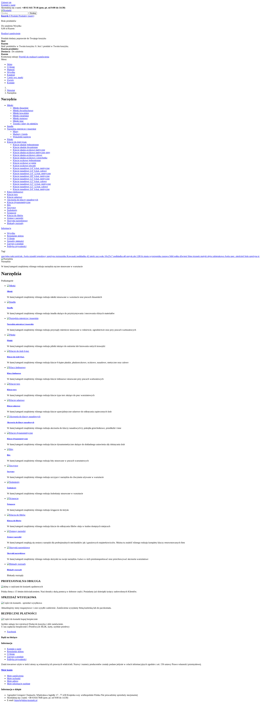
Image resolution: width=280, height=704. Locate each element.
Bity (9, 205)
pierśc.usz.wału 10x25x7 (101, 256)
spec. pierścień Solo (239, 256)
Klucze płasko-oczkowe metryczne (29, 150)
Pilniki (10, 139)
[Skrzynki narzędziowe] (18, 547)
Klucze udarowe (14, 197)
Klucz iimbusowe (15, 192)
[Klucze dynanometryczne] (20, 433)
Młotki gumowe (20, 118)
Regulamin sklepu (15, 236)
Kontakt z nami (8, 5)
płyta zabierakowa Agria (218, 256)
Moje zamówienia (15, 676)
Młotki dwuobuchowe (23, 110)
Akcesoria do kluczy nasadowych (22, 199)
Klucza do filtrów (15, 215)
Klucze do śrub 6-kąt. (17, 142)
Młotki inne (18, 121)
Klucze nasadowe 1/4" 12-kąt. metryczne (32, 173)
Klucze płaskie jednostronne (26, 144)
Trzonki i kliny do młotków (25, 123)
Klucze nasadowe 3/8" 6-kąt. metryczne (31, 176)
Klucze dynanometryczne (18, 202)
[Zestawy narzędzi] (16, 531)
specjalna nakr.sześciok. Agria (15, 256)
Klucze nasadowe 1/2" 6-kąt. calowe (30, 181)
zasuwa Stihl (168, 256)
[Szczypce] (12, 465)
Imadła (10, 126)
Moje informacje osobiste (18, 683)
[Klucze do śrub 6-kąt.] (18, 351)
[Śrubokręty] (13, 482)
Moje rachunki (13, 678)
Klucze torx (12, 194)
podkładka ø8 (119, 256)
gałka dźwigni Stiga (183, 256)
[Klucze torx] (13, 384)
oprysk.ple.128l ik (135, 256)
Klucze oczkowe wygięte (24, 163)
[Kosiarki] (6, 10)
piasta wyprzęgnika (153, 256)
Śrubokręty (12, 210)
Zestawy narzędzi (15, 218)
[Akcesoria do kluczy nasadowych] (23, 416)
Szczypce (11, 207)
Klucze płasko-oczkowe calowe (27, 155)
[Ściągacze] (13, 498)
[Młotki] (11, 285)
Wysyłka (11, 72)
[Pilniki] (11, 335)
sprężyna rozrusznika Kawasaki (62, 256)
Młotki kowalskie (21, 113)
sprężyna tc (254, 256)
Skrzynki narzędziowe (17, 220)
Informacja (6, 228)
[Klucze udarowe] (15, 400)
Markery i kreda (20, 134)
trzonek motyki (200, 256)
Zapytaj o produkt (15, 243)
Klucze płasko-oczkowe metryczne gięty (31, 152)
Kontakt (10, 82)
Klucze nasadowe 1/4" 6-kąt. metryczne (31, 168)
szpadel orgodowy (38, 256)
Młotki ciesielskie (21, 116)
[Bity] (10, 449)
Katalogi (11, 75)
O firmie (11, 67)
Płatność (11, 69)
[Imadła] (11, 302)
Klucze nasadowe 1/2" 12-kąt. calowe (30, 186)
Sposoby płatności (15, 241)
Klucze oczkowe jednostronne (27, 160)
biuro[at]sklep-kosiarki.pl (25, 700)
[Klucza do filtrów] (16, 515)
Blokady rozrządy (15, 223)
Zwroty (10, 80)
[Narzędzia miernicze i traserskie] (22, 318)
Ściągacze (11, 213)
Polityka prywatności (16, 246)
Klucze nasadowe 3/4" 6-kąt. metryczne (31, 189)
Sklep (9, 64)
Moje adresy (12, 681)
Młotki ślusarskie (20, 108)
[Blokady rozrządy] (16, 564)
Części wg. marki (15, 77)
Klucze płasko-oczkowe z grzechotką (30, 158)
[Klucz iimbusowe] (16, 367)
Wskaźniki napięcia (22, 137)
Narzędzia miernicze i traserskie (21, 129)
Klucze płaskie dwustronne (25, 147)
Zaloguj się (6, 2)
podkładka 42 (83, 256)
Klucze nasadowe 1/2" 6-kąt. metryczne (31, 178)
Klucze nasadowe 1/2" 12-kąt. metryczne (32, 184)
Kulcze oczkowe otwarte (24, 165)
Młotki (10, 105)
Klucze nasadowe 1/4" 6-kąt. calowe (30, 171)
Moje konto (7, 670)
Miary (15, 131)
